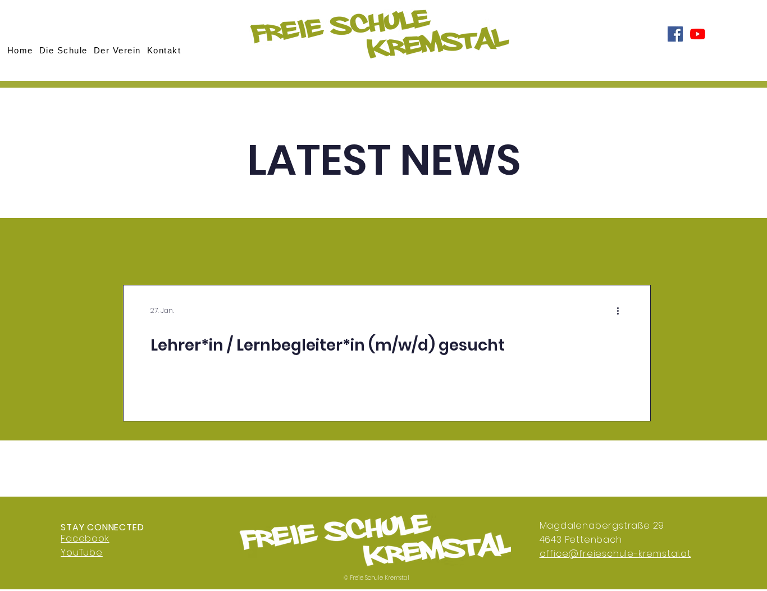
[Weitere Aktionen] (621, 310)
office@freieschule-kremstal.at (615, 553)
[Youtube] (697, 34)
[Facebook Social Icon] (675, 34)
